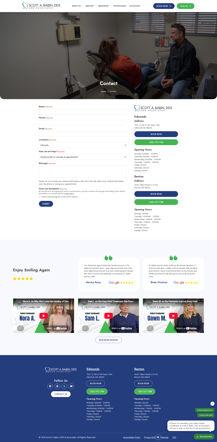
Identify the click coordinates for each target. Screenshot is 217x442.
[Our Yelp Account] (64, 386)
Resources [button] (103, 6)
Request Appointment (204, 410)
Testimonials (119, 6)
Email (45, 128)
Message (47, 163)
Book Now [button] (162, 6)
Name (46, 106)
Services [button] (90, 6)
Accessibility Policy (131, 437)
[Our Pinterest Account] (57, 386)
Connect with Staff (205, 415)
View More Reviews (108, 340)
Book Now (156, 134)
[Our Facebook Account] (50, 386)
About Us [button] (76, 6)
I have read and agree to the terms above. (59, 196)
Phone (46, 117)
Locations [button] (134, 6)
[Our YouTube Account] (71, 386)
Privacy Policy (69, 193)
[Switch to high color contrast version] (158, 437)
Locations (47, 139)
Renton (139, 369)
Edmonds (93, 369)
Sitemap (164, 437)
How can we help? (51, 151)
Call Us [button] (184, 6)
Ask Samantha (204, 436)
